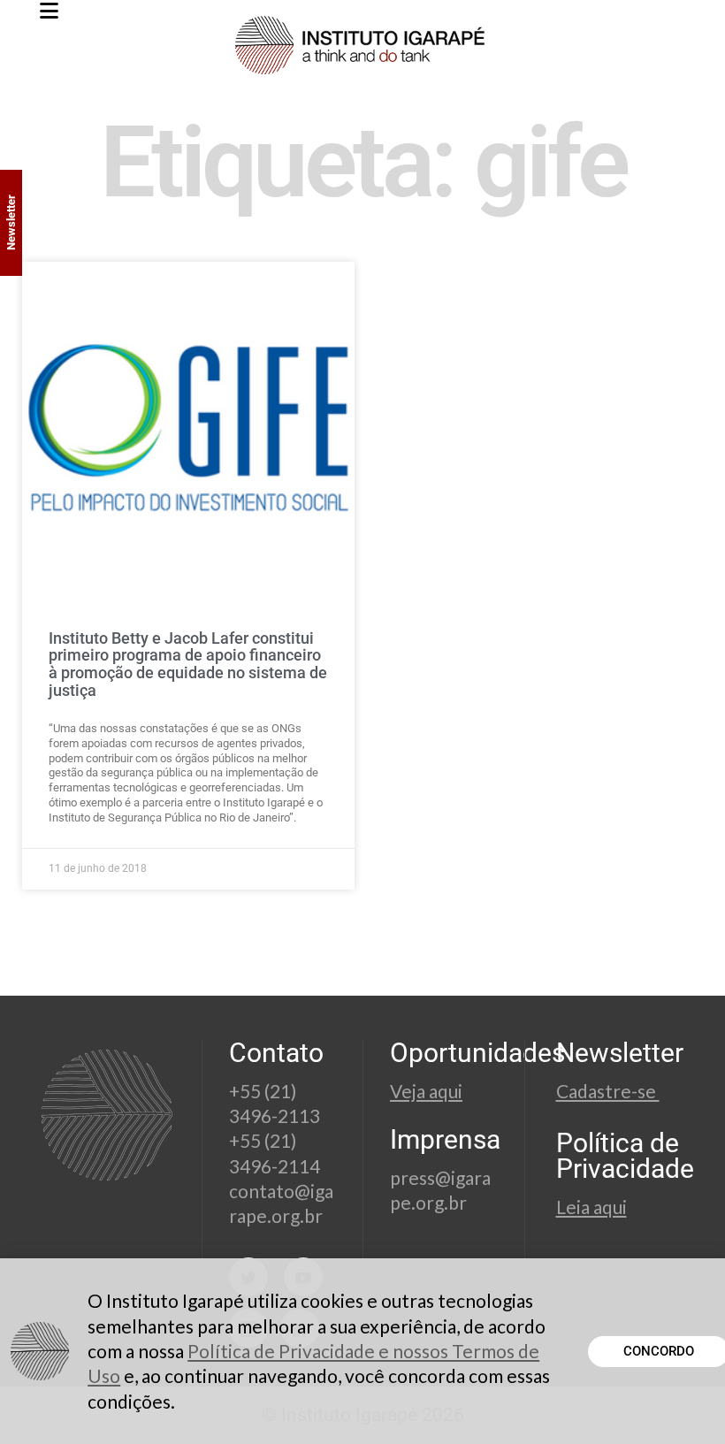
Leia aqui (591, 1207)
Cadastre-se (608, 1091)
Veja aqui (426, 1091)
